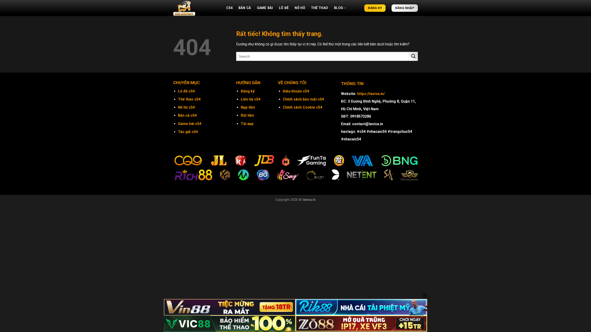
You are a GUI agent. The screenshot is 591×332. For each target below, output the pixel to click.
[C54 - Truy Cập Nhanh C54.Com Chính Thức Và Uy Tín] (196, 8)
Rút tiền (247, 115)
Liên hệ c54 (250, 99)
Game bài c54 (189, 124)
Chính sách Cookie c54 (302, 107)
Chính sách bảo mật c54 (303, 99)
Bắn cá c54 (187, 115)
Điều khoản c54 (296, 91)
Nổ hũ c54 (186, 107)
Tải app (247, 124)
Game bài (265, 8)
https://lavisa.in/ (371, 94)
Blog (338, 8)
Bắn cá (244, 8)
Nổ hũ (300, 8)
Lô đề (284, 8)
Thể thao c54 (189, 99)
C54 (229, 8)
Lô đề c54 (186, 91)
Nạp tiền (248, 107)
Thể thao (319, 8)
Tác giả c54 (188, 132)
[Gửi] (413, 56)
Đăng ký (248, 91)
